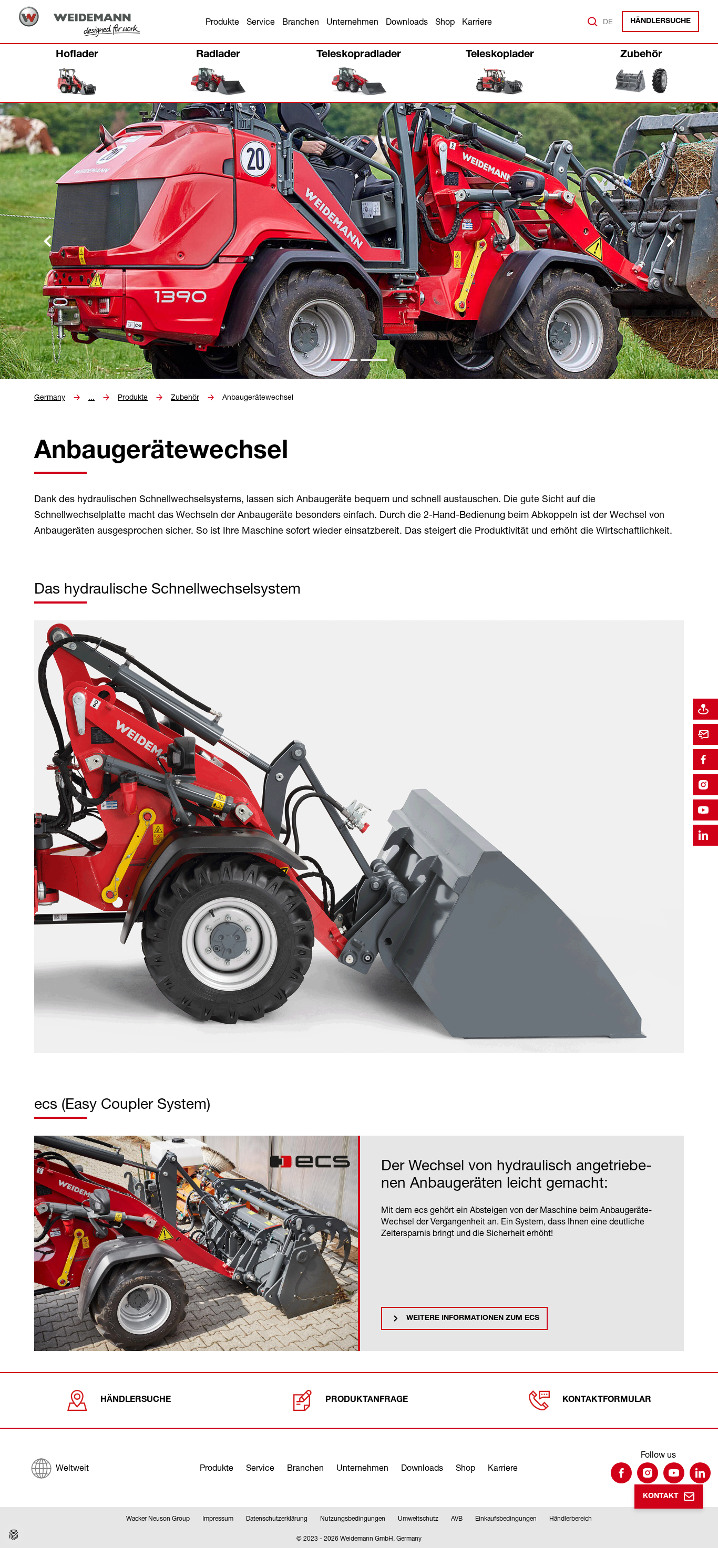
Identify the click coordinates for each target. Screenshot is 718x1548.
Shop (445, 21)
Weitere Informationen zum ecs (472, 1318)
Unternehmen (352, 21)
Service (261, 21)
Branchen (300, 21)
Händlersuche (660, 21)
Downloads (407, 21)
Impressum (217, 1518)
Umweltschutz (418, 1518)
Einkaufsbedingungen (506, 1518)
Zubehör (185, 397)
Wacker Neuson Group (158, 1518)
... (91, 397)
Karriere (477, 21)
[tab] (344, 360)
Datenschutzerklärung (276, 1518)
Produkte (222, 21)
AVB (457, 1518)
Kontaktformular (606, 1400)
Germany (49, 397)
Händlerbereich (570, 1518)
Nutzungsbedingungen (352, 1518)
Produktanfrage (366, 1400)
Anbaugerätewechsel (257, 397)
